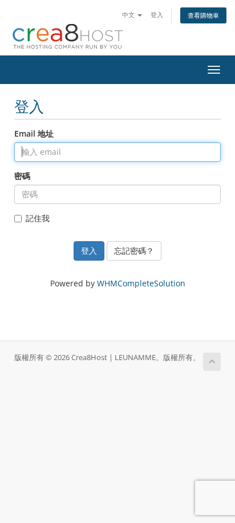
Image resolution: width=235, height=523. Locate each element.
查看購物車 (203, 15)
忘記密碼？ (134, 250)
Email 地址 (34, 133)
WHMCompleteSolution (141, 283)
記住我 (38, 218)
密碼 (22, 175)
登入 (157, 14)
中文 (129, 14)
